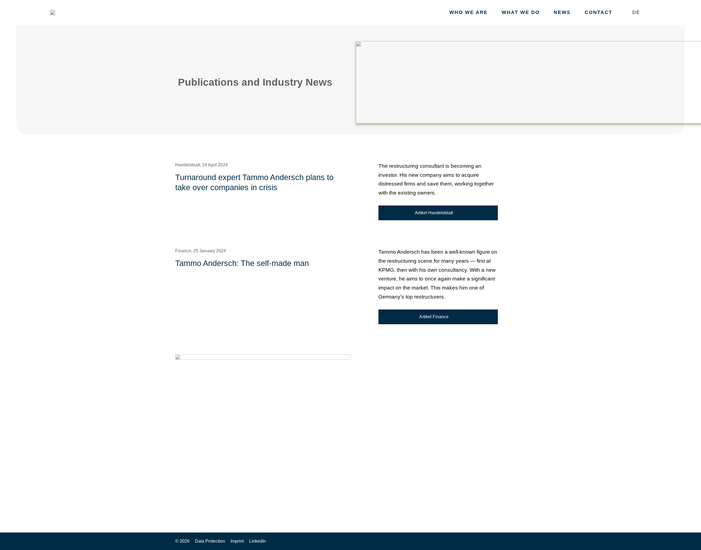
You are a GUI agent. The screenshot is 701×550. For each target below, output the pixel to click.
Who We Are (468, 12)
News (562, 12)
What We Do (521, 12)
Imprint (237, 541)
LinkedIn (257, 541)
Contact (598, 12)
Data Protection (210, 541)
